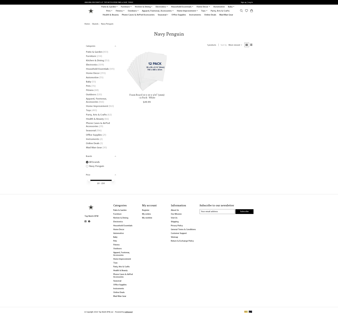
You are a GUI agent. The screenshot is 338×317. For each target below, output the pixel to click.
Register (145, 210)
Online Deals (210, 14)
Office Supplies (179, 14)
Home (87, 24)
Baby (88, 81)
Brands (95, 24)
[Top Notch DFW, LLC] (91, 10)
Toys (88, 110)
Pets (88, 85)
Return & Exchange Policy (182, 241)
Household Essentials (97, 68)
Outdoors (91, 94)
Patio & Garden (94, 51)
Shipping (175, 221)
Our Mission (176, 214)
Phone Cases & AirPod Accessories (138, 14)
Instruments (195, 14)
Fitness (90, 90)
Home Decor (93, 73)
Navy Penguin (96, 166)
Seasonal (91, 130)
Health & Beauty (111, 14)
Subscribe (244, 211)
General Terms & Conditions (183, 229)
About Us (175, 210)
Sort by (224, 45)
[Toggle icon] (241, 10)
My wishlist (147, 217)
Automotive (219, 6)
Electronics (92, 64)
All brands (94, 162)
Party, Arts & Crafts (220, 10)
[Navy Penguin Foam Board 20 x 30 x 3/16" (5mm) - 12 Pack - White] (147, 71)
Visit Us (174, 217)
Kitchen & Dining (95, 60)
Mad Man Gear (226, 14)
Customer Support (179, 233)
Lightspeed (129, 312)
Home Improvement (97, 106)
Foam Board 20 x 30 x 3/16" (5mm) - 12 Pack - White (146, 96)
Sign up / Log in (247, 2)
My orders (146, 214)
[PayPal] (246, 312)
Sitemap (174, 237)
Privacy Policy (177, 225)
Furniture (91, 56)
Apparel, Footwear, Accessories (96, 100)
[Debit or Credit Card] (250, 312)
